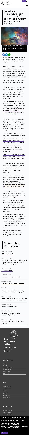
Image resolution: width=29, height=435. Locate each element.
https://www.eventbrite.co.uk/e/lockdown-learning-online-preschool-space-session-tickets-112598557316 (14, 184)
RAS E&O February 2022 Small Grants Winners (12, 322)
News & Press (6, 395)
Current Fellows (7, 412)
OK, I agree (4, 432)
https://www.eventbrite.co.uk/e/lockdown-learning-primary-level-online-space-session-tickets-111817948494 (14, 140)
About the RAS (6, 386)
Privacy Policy (6, 371)
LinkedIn (7, 54)
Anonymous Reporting (8, 367)
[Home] (6, 3)
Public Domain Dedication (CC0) (14, 49)
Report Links (6, 373)
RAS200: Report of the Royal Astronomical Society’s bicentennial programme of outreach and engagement (14, 262)
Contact (5, 364)
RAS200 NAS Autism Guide (9, 306)
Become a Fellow (7, 410)
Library (5, 394)
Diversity (5, 366)
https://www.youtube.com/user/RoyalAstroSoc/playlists (14, 196)
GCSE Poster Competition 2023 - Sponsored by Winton (11, 314)
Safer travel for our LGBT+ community (13, 283)
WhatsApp (10, 54)
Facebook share (4, 54)
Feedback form (7, 369)
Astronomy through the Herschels (12, 277)
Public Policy (6, 397)
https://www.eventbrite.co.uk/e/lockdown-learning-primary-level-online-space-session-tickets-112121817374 (14, 156)
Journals (5, 392)
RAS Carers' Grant (7, 270)
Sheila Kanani (7, 236)
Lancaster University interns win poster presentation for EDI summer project (13, 291)
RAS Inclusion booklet (8, 254)
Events (5, 390)
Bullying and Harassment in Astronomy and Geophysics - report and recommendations (14, 299)
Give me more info (14, 427)
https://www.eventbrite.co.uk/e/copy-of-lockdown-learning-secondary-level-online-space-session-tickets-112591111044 (14, 111)
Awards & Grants (7, 388)
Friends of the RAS (8, 414)
